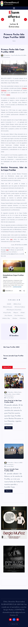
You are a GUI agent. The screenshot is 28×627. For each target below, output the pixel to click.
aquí (11, 239)
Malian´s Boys (6, 318)
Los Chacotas (9, 315)
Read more (8, 427)
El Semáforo (7, 55)
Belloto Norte (17, 304)
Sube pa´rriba (14, 624)
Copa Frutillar (14, 55)
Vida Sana (23, 318)
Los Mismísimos (19, 315)
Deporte (16, 312)
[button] (14, 559)
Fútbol (23, 312)
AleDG (8, 94)
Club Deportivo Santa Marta (14, 309)
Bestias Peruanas (8, 307)
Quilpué (15, 318)
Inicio (14, 41)
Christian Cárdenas (20, 307)
